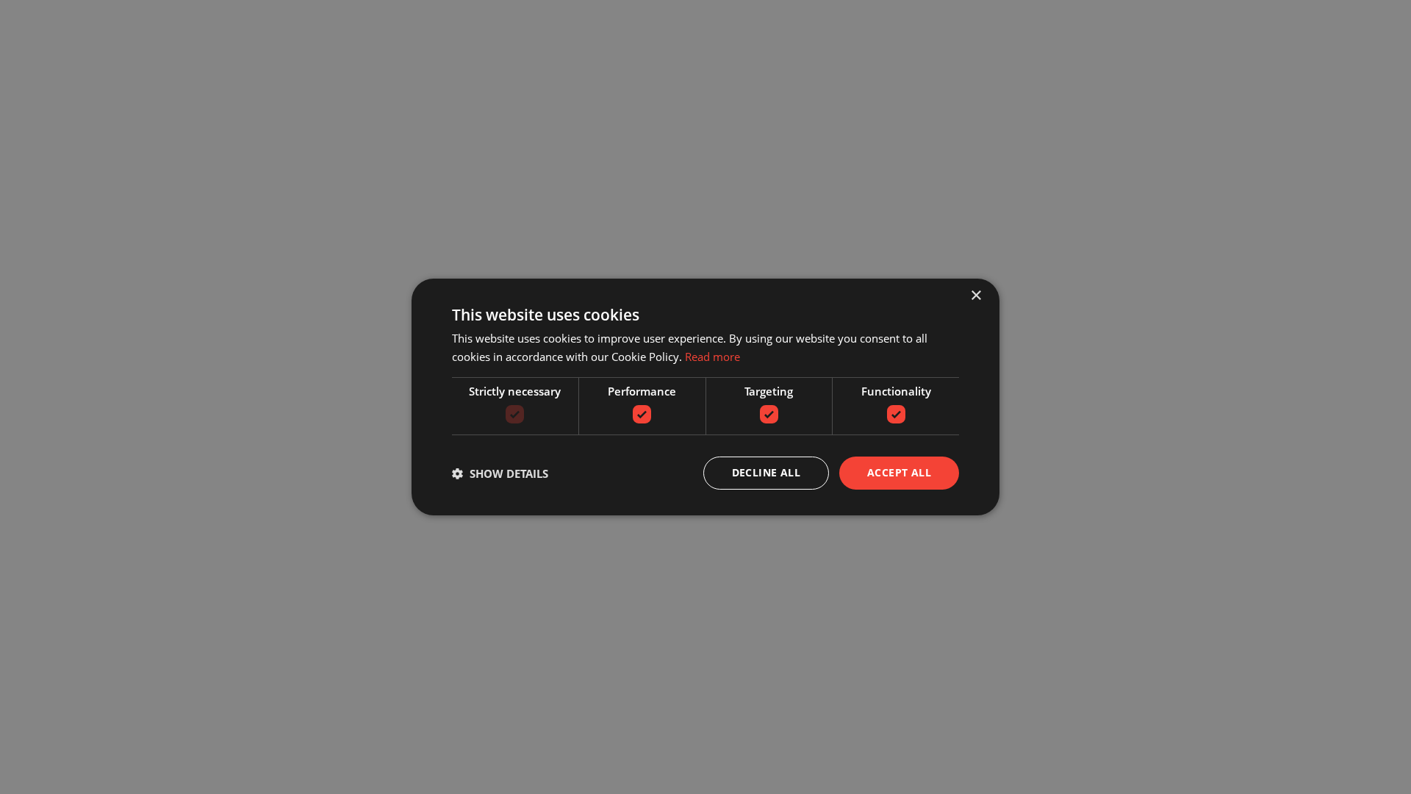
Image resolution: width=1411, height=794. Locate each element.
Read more (712, 356)
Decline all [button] (766, 472)
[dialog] (705, 397)
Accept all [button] (899, 472)
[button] (500, 473)
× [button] (975, 295)
